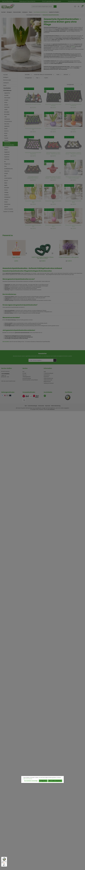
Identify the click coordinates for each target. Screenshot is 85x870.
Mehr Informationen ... (28, 778)
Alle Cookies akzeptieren (55, 780)
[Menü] (6, 857)
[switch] (4, 865)
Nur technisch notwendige (31, 780)
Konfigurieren (43, 780)
